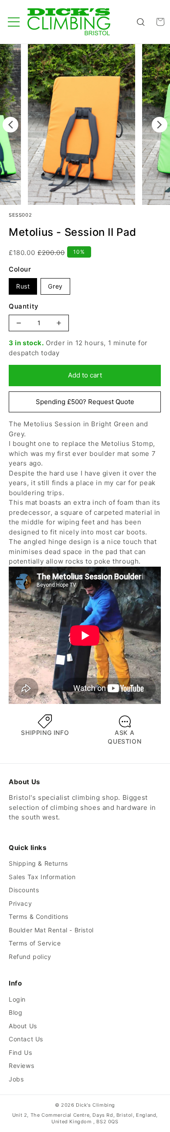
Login (17, 999)
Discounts (24, 890)
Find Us (20, 1052)
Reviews (21, 1065)
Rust (23, 286)
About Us (23, 1026)
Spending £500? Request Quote (85, 402)
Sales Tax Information (42, 876)
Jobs (16, 1079)
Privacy (20, 903)
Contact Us (26, 1039)
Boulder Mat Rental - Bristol (51, 930)
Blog (15, 1012)
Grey (55, 286)
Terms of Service (35, 943)
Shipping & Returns (38, 863)
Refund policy (30, 956)
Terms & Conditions (38, 916)
